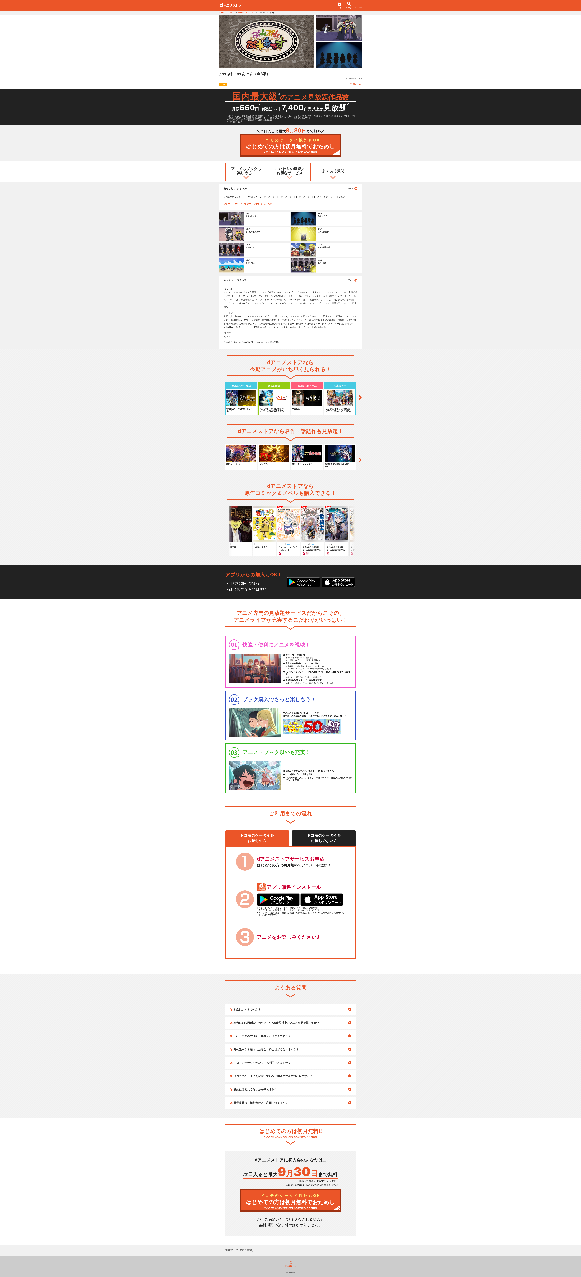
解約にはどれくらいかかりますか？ (255, 1089)
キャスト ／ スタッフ (235, 280)
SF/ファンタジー (243, 203)
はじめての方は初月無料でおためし (290, 145)
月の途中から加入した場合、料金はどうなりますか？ (266, 1049)
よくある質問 (333, 171)
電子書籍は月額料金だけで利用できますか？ (261, 1102)
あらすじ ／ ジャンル (235, 188)
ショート (228, 203)
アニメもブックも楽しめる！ (246, 170)
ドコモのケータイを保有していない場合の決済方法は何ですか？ (273, 1076)
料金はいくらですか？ (247, 1009)
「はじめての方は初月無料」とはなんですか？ (262, 1036)
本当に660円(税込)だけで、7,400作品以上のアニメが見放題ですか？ (277, 1022)
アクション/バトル (263, 203)
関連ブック (357, 84)
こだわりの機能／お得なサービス (290, 170)
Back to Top (290, 1266)
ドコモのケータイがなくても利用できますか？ (262, 1062)
